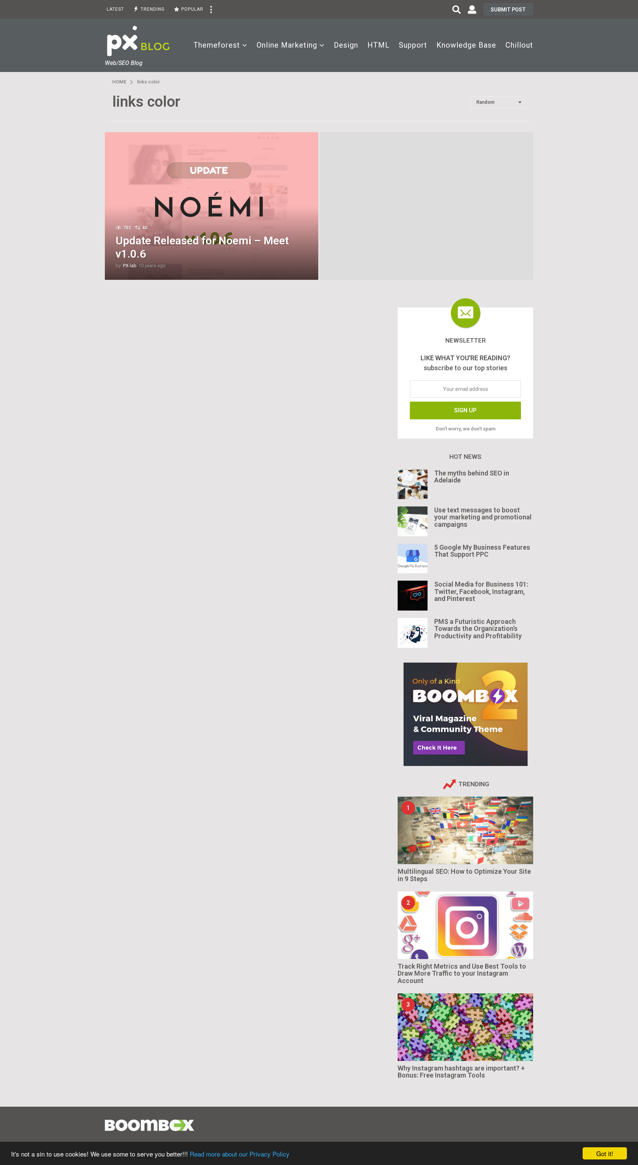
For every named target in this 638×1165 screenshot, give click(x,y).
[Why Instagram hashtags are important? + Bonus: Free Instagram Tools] (465, 1027)
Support (413, 45)
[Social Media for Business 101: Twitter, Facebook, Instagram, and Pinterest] (413, 596)
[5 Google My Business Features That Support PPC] (413, 559)
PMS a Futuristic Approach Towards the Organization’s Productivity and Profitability (478, 629)
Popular (192, 9)
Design (346, 45)
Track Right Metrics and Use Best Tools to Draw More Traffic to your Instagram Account (462, 973)
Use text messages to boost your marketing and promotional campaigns (483, 517)
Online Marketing (287, 45)
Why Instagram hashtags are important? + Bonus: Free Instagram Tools (461, 1071)
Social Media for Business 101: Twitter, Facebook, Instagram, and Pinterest (481, 591)
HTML (378, 45)
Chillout (519, 45)
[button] (210, 9)
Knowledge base (466, 45)
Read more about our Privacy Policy (239, 1153)
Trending (153, 9)
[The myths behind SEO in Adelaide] (413, 484)
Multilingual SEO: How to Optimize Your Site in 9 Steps (464, 874)
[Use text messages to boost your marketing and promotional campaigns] (413, 521)
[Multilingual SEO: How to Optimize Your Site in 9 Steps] (465, 830)
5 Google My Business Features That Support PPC (482, 550)
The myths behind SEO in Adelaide (471, 476)
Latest (115, 9)
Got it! (604, 1153)
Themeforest (216, 45)
